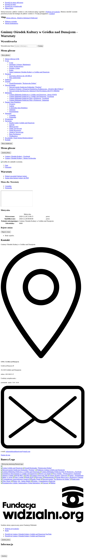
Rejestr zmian (6, 232)
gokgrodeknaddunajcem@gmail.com (18, 451)
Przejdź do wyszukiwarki (13, 6)
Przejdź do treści (10, 4)
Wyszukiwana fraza (7, 46)
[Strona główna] (43, 27)
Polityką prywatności (53, 12)
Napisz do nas (5, 455)
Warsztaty (8, 167)
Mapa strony (9, 8)
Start (6, 165)
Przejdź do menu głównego (14, 2)
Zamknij (52, 14)
